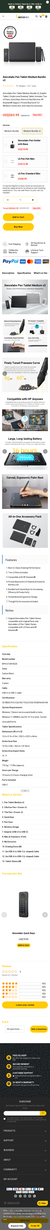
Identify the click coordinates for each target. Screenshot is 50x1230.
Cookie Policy (35, 1216)
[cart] (41, 16)
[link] (46, 16)
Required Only (17, 1226)
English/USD (14, 1203)
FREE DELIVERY (20, 1055)
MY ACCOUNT (11, 1179)
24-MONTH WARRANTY (23, 1082)
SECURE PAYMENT (21, 1064)
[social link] (15, 1196)
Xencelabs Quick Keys (23, 933)
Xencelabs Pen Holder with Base (29, 142)
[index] (23, 16)
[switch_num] (33, 200)
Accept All (35, 1226)
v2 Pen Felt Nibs (26, 159)
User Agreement (26, 1118)
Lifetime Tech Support (37, 251)
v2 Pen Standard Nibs (29, 173)
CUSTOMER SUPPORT (23, 1073)
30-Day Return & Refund (38, 244)
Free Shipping (15, 244)
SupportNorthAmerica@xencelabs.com (28, 1077)
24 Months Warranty (13, 251)
